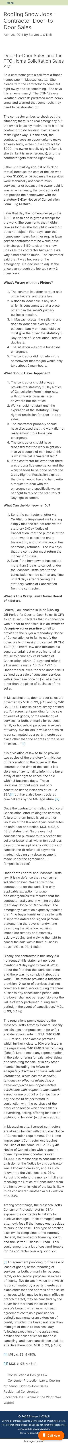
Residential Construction (21, 1391)
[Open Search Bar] (64, 2)
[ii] (12, 794)
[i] (23, 744)
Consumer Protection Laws (27, 1380)
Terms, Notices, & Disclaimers (34, 1433)
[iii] (57, 799)
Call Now (54, 1435)
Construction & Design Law (27, 1375)
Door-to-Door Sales (34, 1386)
